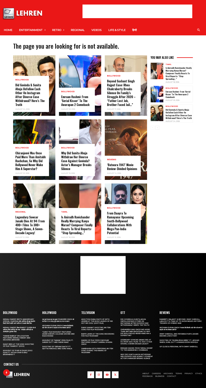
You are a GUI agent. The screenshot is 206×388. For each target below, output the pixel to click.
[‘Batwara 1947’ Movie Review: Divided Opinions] (126, 149)
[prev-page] (152, 128)
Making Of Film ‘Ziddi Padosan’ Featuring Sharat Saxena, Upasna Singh (96, 342)
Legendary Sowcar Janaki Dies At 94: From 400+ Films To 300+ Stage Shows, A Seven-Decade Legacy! (30, 225)
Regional (20, 212)
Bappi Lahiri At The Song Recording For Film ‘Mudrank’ (97, 335)
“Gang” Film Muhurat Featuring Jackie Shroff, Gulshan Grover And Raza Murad (58, 334)
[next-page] (157, 128)
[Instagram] (99, 374)
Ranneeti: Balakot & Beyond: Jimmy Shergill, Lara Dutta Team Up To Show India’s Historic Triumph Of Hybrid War (181, 321)
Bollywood (22, 80)
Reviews (111, 160)
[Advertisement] (137, 11)
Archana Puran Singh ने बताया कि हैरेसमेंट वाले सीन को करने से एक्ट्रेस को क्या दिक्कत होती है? (57, 327)
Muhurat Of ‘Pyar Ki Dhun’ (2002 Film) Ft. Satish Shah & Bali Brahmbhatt (17, 353)
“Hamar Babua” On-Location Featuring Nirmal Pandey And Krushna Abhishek (16, 338)
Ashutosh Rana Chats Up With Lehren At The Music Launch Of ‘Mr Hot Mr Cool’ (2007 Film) (97, 321)
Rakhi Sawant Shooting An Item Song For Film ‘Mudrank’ (96, 329)
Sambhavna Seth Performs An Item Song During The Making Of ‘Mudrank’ (97, 351)
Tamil (64, 212)
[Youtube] (107, 374)
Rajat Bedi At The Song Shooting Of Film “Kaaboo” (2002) (18, 345)
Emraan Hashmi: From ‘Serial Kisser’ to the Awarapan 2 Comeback (75, 100)
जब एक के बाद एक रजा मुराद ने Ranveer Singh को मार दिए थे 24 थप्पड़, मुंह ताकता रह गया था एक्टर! (58, 320)
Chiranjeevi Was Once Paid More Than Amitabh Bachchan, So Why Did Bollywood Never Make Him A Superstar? (30, 161)
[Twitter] (115, 374)
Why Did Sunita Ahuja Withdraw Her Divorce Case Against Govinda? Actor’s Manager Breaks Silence (76, 161)
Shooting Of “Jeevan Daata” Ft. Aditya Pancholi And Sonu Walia (57, 348)
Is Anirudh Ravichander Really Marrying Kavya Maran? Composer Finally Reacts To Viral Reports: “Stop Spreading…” (77, 225)
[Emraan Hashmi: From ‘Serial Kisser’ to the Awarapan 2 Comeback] (80, 85)
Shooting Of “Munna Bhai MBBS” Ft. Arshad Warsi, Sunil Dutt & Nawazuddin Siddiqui (179, 341)
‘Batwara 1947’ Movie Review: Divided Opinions (122, 166)
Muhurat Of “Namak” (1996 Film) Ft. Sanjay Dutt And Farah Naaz (57, 341)
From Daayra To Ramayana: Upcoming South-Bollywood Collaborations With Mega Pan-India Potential (120, 223)
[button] (198, 30)
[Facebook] (90, 374)
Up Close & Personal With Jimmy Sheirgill (179, 347)
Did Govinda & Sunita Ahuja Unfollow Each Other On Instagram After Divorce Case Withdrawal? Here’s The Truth (30, 95)
